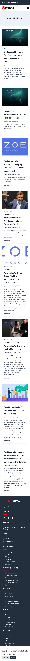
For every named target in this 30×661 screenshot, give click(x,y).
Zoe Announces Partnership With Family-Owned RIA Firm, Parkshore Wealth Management (14, 276)
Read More (7, 82)
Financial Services (8, 108)
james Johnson (8, 65)
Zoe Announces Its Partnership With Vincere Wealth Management (14, 346)
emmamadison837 (8, 174)
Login (8, 2)
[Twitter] (8, 518)
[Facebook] (4, 518)
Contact (3, 2)
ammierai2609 (7, 465)
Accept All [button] (13, 657)
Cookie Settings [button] (6, 657)
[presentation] (15, 37)
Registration (14, 2)
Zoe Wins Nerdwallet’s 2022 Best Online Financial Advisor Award (15, 410)
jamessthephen (8, 121)
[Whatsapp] (4, 507)
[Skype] (12, 507)
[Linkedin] (12, 518)
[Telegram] (8, 507)
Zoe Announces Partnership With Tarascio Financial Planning (15, 114)
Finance (5, 48)
